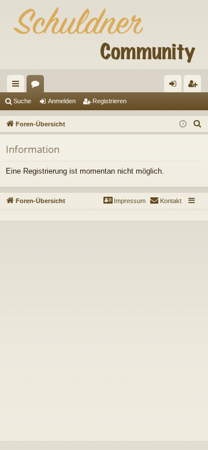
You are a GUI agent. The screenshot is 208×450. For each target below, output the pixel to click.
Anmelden (62, 100)
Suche (22, 100)
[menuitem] (197, 124)
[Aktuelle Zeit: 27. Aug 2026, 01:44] (183, 124)
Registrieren (109, 100)
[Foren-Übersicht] (104, 34)
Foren (37, 86)
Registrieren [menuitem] (194, 86)
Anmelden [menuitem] (175, 86)
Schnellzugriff (18, 86)
